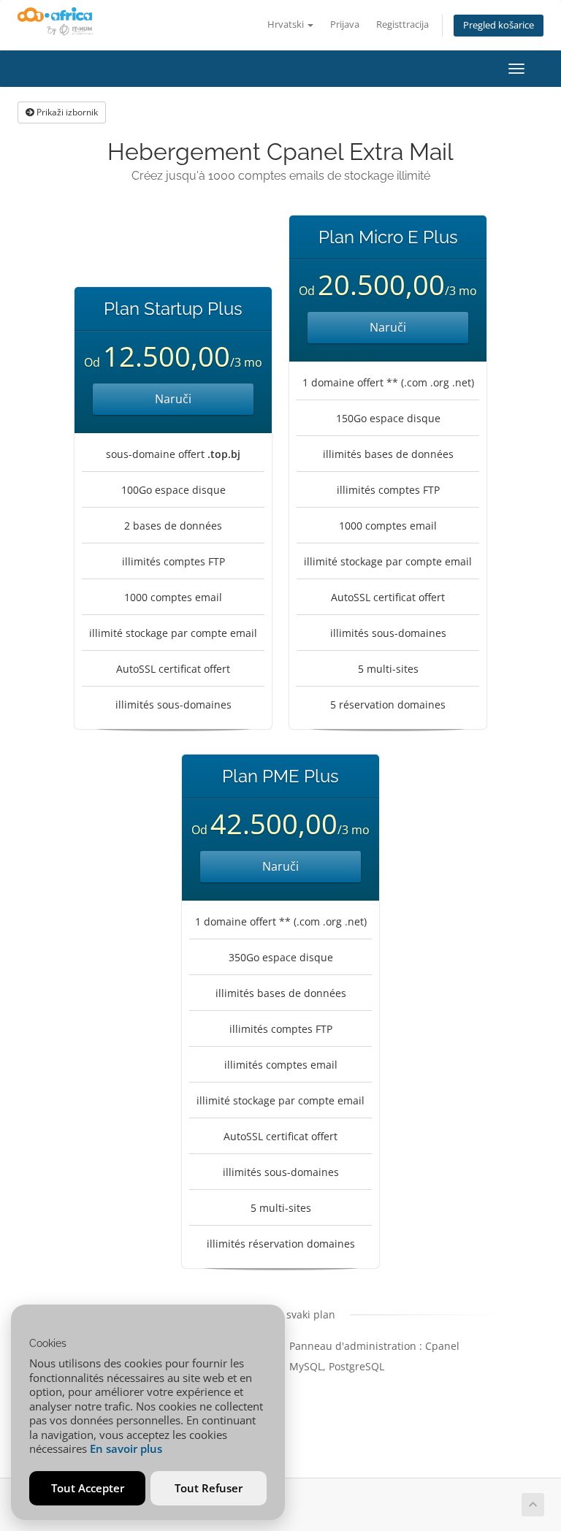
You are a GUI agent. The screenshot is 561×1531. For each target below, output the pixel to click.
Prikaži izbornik (66, 112)
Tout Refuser (209, 1488)
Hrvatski (286, 24)
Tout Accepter (87, 1488)
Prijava (344, 24)
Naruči (173, 399)
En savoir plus (126, 1448)
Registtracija (402, 24)
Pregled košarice (498, 25)
